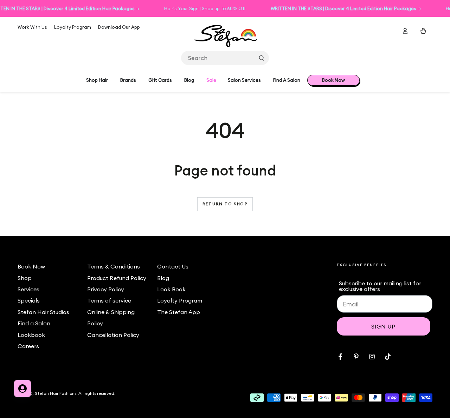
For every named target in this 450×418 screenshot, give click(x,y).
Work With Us (32, 27)
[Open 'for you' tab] (22, 388)
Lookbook (31, 334)
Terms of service (109, 300)
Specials (29, 300)
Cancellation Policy (113, 334)
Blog (163, 277)
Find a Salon (34, 323)
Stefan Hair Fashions (55, 393)
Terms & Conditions (113, 266)
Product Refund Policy (116, 277)
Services (28, 289)
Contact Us (172, 266)
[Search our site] (261, 58)
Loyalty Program (72, 27)
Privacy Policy (105, 289)
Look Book (171, 289)
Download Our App (119, 27)
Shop (25, 277)
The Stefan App (178, 312)
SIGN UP (383, 326)
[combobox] (225, 58)
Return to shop (225, 203)
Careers (28, 346)
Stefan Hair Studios (43, 312)
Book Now (31, 266)
